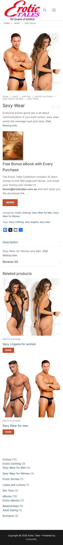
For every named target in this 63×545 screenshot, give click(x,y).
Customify (31, 539)
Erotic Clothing (44, 97)
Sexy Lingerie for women (19, 344)
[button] (55, 38)
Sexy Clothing (16, 222)
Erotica (26, 97)
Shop (17, 23)
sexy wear (45, 222)
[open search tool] (44, 10)
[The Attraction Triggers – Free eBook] (59, 106)
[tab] (31, 247)
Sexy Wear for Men (13, 99)
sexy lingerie (31, 222)
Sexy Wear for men (15, 425)
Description (10, 242)
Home (7, 23)
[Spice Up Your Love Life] (53, 106)
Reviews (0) (10, 261)
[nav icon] (54, 10)
